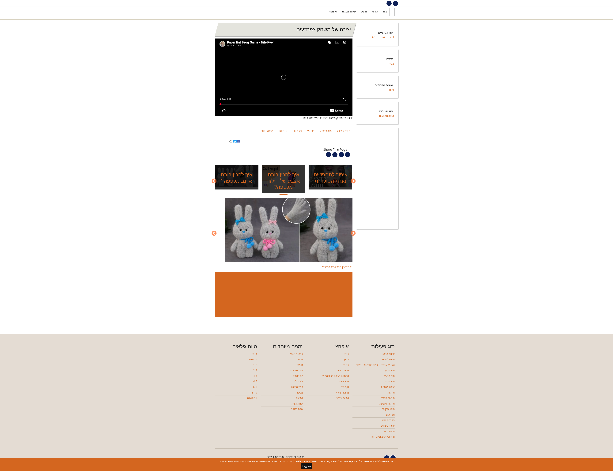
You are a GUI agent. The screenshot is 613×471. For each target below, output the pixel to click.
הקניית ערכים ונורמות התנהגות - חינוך (375, 365)
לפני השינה (297, 387)
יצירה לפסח (267, 131)
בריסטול (282, 131)
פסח (391, 90)
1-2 (255, 365)
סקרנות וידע (388, 420)
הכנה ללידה (388, 359)
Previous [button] (353, 181)
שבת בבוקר (297, 409)
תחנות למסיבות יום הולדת (382, 436)
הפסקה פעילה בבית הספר (335, 376)
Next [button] (214, 181)
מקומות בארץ (342, 392)
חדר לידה (344, 381)
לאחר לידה (297, 381)
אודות (375, 11)
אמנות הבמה (388, 354)
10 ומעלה (252, 398)
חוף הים (345, 387)
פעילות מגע (389, 431)
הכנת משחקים (386, 116)
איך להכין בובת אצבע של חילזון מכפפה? (283, 180)
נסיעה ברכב (342, 398)
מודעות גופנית (388, 398)
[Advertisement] (283, 294)
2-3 (392, 37)
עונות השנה (297, 403)
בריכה (346, 365)
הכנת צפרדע (343, 131)
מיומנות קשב (388, 409)
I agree (306, 466)
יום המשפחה (296, 370)
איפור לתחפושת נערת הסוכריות (331, 177)
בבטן (254, 354)
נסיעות (299, 398)
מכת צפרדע (326, 131)
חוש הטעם (389, 370)
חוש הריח (390, 381)
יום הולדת (298, 376)
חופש (364, 11)
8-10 (254, 392)
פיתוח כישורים (387, 425)
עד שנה (253, 359)
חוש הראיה (389, 376)
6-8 (255, 387)
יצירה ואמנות (349, 11)
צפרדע (310, 131)
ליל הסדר (297, 131)
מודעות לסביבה (387, 403)
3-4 (383, 37)
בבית (391, 63)
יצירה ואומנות (388, 387)
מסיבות (299, 392)
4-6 (373, 37)
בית (385, 11)
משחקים (390, 414)
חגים (300, 359)
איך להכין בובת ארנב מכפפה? (236, 177)
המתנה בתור (342, 370)
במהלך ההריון (296, 354)
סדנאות (333, 11)
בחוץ (346, 359)
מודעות (391, 392)
